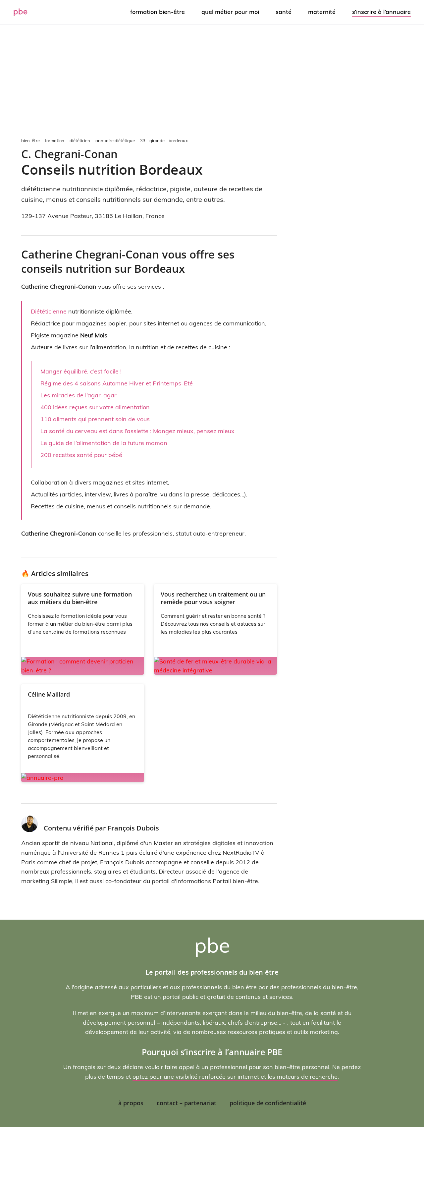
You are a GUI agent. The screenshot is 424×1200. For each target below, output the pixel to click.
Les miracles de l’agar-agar (78, 395)
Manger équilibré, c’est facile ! (81, 371)
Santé (284, 12)
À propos (130, 1103)
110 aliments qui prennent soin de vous (95, 419)
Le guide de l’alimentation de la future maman (103, 443)
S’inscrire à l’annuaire (381, 12)
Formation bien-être (157, 12)
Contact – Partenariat (186, 1103)
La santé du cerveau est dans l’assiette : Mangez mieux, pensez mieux (137, 431)
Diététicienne (49, 311)
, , (93, 216)
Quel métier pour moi (230, 12)
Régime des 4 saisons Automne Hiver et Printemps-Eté (116, 383)
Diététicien (37, 189)
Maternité (322, 12)
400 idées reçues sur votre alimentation (95, 407)
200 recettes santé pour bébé (81, 455)
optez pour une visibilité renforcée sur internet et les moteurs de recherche (235, 1076)
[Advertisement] (212, 79)
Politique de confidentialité (268, 1103)
